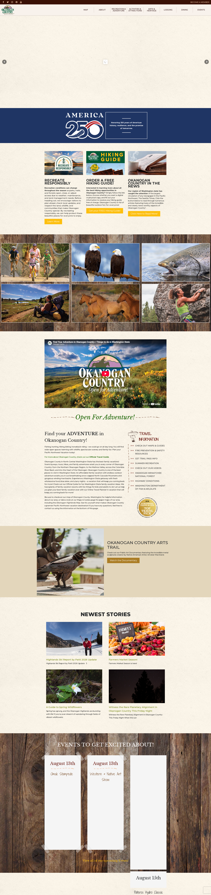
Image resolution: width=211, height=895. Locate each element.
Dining (184, 10)
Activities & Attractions (135, 10)
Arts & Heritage (151, 10)
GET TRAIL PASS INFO (146, 458)
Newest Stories (105, 614)
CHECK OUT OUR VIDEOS (148, 468)
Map (86, 10)
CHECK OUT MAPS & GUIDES (150, 446)
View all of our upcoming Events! (105, 860)
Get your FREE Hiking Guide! (104, 210)
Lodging (168, 10)
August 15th (148, 877)
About (102, 10)
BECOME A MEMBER (199, 2)
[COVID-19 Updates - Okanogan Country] (64, 163)
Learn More (53, 221)
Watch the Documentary (123, 560)
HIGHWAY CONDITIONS (147, 481)
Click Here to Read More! (144, 213)
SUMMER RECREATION (147, 463)
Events (201, 10)
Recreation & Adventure (119, 10)
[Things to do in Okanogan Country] (147, 163)
